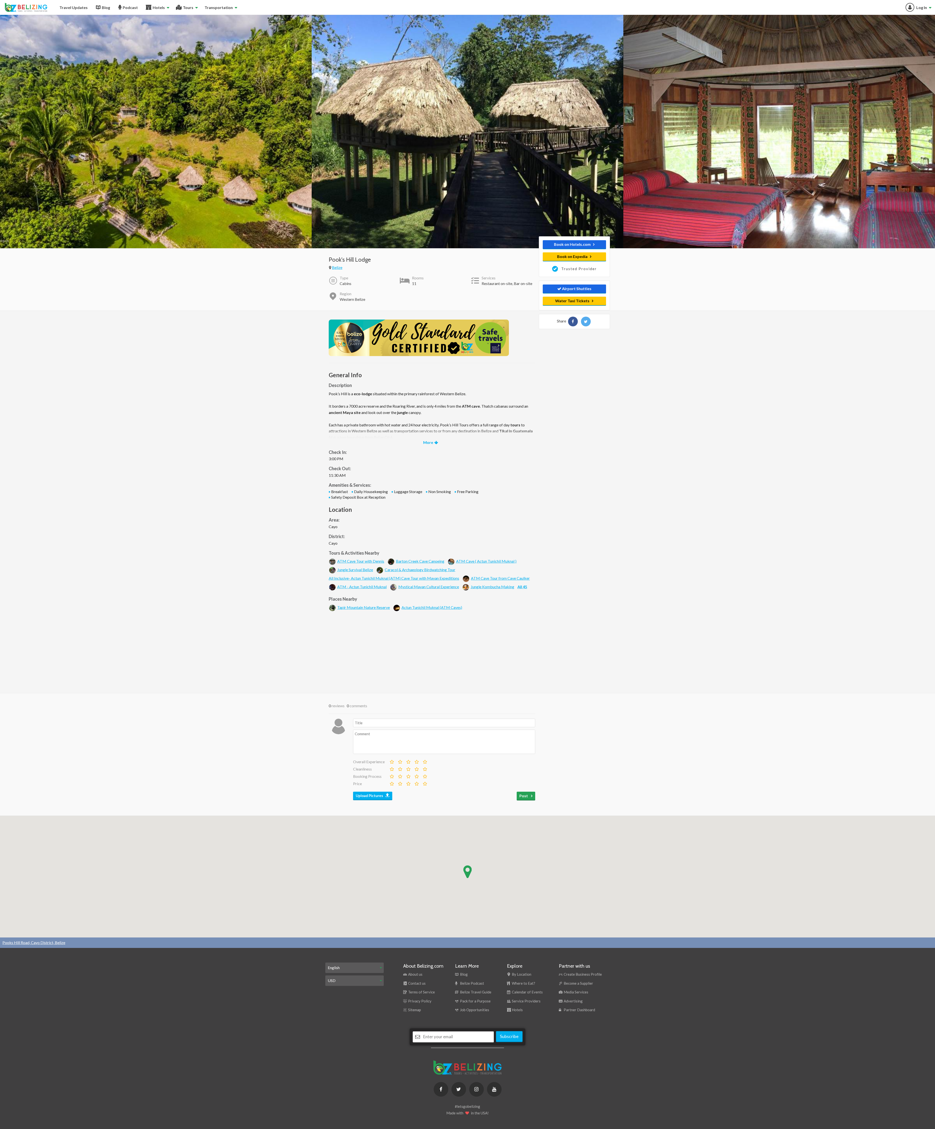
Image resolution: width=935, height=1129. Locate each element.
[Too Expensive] (391, 783)
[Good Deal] (416, 783)
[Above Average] (416, 768)
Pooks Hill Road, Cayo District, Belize (33, 942)
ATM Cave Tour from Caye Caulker (500, 578)
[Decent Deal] (408, 783)
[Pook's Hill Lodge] (573, 321)
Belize (337, 267)
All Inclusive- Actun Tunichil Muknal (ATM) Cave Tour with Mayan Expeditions (394, 578)
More (428, 442)
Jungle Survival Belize (355, 569)
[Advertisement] (432, 652)
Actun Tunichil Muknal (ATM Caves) (432, 607)
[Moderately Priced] (400, 783)
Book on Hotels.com (572, 244)
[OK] (408, 761)
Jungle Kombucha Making (492, 586)
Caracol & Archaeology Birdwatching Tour (420, 569)
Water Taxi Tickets (572, 300)
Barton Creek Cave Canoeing (420, 561)
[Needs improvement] (400, 761)
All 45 (522, 586)
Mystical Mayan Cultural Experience (428, 586)
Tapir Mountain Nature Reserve (363, 607)
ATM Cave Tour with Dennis (360, 561)
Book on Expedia (572, 256)
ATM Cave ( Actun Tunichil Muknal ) (486, 561)
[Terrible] (391, 761)
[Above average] (416, 761)
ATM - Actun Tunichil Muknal (362, 586)
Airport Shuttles (576, 288)
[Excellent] (425, 761)
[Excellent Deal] (425, 783)
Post (524, 795)
